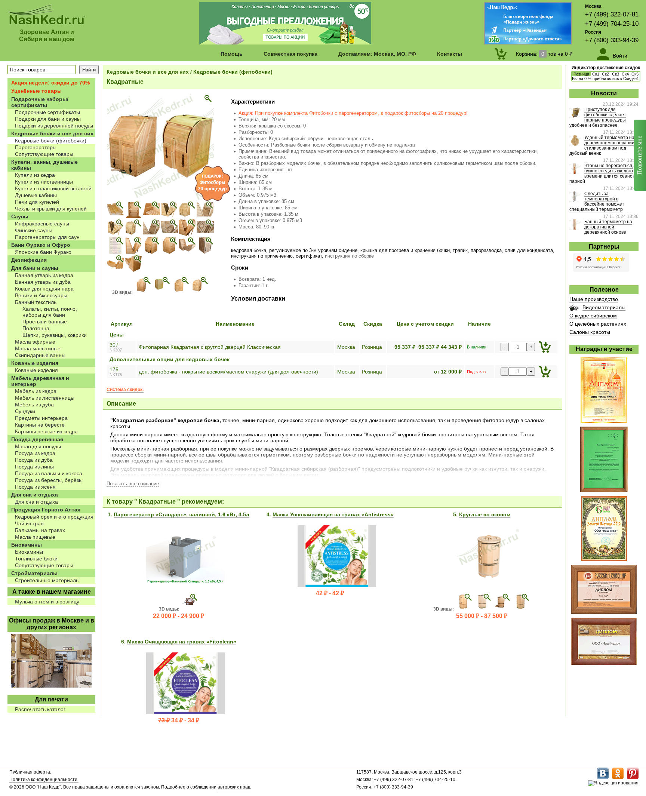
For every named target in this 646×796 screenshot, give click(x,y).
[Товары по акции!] (285, 43)
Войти (620, 56)
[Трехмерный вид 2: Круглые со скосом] (482, 609)
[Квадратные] (160, 199)
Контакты (449, 54)
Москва (593, 6)
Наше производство (593, 299)
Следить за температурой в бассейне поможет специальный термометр (596, 201)
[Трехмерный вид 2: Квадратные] (161, 292)
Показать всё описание (133, 483)
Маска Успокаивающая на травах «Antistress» (333, 514)
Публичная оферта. (30, 772)
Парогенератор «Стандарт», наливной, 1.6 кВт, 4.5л (181, 514)
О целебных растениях (597, 324)
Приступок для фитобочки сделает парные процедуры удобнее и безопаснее (597, 117)
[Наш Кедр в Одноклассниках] (618, 777)
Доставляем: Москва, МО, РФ (377, 54)
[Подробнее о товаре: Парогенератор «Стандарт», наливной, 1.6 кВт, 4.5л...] (185, 583)
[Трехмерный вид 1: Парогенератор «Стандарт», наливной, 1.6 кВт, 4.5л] (190, 609)
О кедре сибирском (593, 316)
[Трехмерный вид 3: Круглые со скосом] (501, 609)
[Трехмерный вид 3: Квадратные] (180, 292)
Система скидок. (125, 389)
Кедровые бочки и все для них (148, 72)
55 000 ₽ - (481, 616)
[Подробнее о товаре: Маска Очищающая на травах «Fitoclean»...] (185, 712)
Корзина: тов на (544, 54)
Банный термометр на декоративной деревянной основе (608, 227)
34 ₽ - (178, 720)
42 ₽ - (330, 593)
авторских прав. (234, 787)
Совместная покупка (290, 54)
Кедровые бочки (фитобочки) (233, 72)
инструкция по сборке (349, 256)
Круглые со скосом (484, 514)
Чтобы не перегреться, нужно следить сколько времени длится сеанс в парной (602, 173)
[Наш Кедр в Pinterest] (633, 777)
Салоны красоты (589, 332)
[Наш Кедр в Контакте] (603, 777)
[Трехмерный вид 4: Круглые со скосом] (520, 609)
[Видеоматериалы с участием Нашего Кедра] (574, 309)
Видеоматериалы (603, 307)
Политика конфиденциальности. (44, 779)
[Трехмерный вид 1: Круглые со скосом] (464, 609)
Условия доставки (258, 298)
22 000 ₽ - (178, 616)
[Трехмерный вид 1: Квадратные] (143, 292)
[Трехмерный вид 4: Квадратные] (199, 292)
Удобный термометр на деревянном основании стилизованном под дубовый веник (601, 145)
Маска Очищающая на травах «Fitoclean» (181, 642)
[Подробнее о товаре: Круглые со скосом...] (488, 585)
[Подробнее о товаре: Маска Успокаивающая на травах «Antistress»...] (337, 585)
